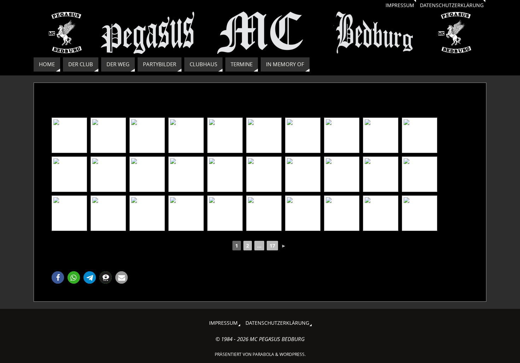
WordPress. (292, 354)
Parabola (263, 354)
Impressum (400, 5)
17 (272, 245)
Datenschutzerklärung (452, 5)
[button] (58, 277)
